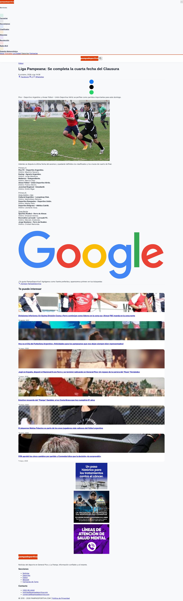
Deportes (25, 53)
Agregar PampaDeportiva (30, 284)
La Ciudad (17, 53)
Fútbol (20, 63)
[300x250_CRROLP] (91, 489)
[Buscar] (100, 58)
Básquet (26, 580)
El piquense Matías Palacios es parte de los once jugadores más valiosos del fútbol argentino (60, 428)
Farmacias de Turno (30, 582)
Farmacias (34, 53)
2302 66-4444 (29, 590)
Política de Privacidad (61, 598)
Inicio (2, 53)
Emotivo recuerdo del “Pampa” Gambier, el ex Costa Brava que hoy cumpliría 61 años (56, 400)
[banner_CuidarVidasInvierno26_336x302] (91, 522)
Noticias (26, 573)
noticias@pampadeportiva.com (35, 592)
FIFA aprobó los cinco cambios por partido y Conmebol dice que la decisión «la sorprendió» (59, 456)
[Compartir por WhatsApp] (91, 92)
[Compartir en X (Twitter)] (91, 87)
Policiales (8, 53)
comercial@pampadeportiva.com (36, 594)
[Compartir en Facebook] (91, 82)
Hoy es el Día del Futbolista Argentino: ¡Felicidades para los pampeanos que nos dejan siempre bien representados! (71, 344)
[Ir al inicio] (89, 58)
